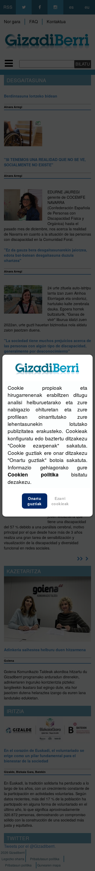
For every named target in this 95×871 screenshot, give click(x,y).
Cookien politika (33, 474)
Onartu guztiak (34, 501)
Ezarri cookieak (60, 501)
